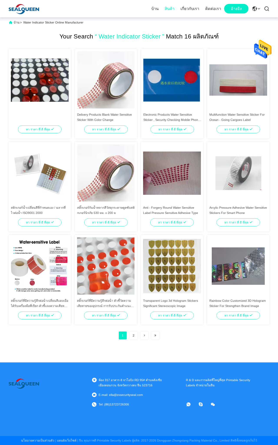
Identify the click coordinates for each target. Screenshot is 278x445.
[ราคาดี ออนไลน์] (40, 79)
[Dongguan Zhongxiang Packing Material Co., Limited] (24, 8)
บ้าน (155, 8)
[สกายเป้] (203, 404)
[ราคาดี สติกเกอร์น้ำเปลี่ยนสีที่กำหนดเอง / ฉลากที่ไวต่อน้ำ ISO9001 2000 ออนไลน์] (40, 173)
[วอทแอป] (191, 404)
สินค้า (169, 8)
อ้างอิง (236, 9)
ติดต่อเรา (213, 8)
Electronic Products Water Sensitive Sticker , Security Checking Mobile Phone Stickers (171, 120)
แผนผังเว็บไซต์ (66, 440)
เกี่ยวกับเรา (189, 8)
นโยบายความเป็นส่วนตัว (37, 440)
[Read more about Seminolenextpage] (144, 335)
